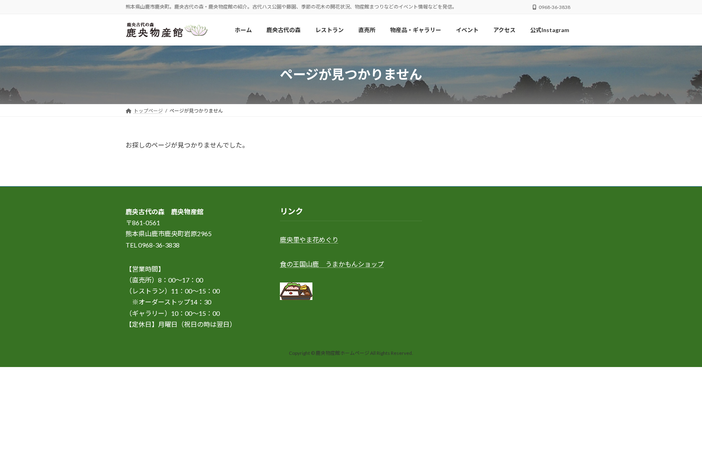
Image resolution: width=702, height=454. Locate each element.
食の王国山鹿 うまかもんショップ (332, 264)
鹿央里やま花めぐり (309, 240)
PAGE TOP (678, 433)
